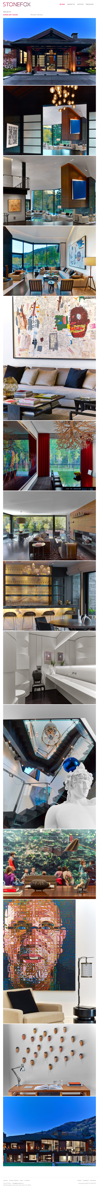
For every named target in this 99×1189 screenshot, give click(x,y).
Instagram (86, 1180)
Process (90, 4)
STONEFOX (17, 4)
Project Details (37, 15)
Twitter (79, 1180)
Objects (71, 4)
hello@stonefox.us (17, 1183)
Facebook (93, 1180)
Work (62, 4)
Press (21, 1180)
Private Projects (14, 1180)
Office (80, 4)
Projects (7, 12)
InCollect (27, 1180)
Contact (5, 1180)
